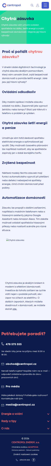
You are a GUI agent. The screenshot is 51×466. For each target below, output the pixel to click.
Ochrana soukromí (18, 450)
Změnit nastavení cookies (25, 454)
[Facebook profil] (33, 459)
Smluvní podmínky (32, 450)
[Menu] (45, 5)
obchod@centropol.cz (21, 364)
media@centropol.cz (20, 405)
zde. (15, 309)
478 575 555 (14, 344)
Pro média (13, 386)
